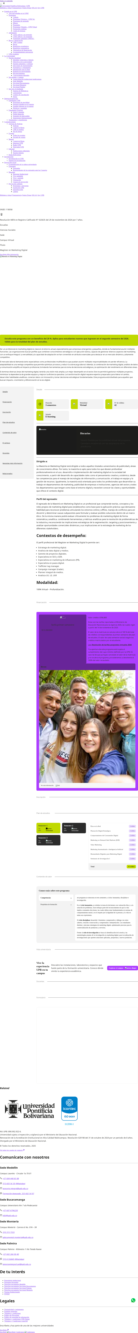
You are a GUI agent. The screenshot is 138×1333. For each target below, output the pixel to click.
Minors (15, 23)
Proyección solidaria (15, 184)
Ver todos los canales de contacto (11, 1150)
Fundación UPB (18, 188)
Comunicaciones (10, 122)
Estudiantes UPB (14, 100)
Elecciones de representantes (22, 66)
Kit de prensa (17, 131)
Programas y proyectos (20, 186)
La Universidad (9, 56)
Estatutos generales (10, 1311)
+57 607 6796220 (10, 1210)
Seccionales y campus (16, 77)
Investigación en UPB (16, 159)
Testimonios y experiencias (18, 120)
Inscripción (7, 412)
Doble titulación (18, 114)
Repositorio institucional (12, 1280)
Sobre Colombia (18, 112)
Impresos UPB (18, 143)
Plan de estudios (9, 422)
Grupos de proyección (20, 182)
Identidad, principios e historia (23, 60)
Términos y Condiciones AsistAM (16, 1321)
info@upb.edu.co (10, 1215)
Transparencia (17, 8)
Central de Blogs (18, 128)
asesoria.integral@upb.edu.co (15, 1188)
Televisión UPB (18, 147)
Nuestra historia (18, 153)
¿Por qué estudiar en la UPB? (19, 13)
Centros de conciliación (21, 95)
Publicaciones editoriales (21, 151)
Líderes (15, 191)
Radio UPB (17, 145)
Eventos (11, 133)
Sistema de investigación (17, 160)
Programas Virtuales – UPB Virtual (25, 27)
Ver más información (47, 785)
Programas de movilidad (21, 102)
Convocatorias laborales (21, 75)
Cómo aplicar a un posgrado (22, 37)
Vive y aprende (18, 178)
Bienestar (12, 172)
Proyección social (10, 162)
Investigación (8, 157)
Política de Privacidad (11, 1315)
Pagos (15, 97)
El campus (6, 443)
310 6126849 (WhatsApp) (13, 1259)
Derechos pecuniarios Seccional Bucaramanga (20, 1286)
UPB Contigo (17, 42)
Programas (12, 15)
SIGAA (34, 8)
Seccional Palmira (19, 87)
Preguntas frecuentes (11, 1282)
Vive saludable (18, 176)
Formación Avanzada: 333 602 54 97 (18, 1193)
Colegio (15, 17)
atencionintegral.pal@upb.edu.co (17, 1264)
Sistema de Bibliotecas (20, 91)
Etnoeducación (18, 190)
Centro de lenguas (19, 31)
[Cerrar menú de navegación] (4, 4)
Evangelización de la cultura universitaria (23, 164)
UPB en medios (18, 130)
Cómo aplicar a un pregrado (22, 35)
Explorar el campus (116, 968)
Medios (11, 139)
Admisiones (13, 33)
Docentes (6, 453)
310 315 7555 (9, 1232)
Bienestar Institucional (20, 174)
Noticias (16, 126)
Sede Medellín (18, 81)
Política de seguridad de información (16, 1317)
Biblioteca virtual (6, 8)
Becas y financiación (16, 40)
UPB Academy (14, 54)
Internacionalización (11, 99)
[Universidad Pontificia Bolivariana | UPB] (15, 6)
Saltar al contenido (6, 1)
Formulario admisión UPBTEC (23, 38)
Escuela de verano (19, 137)
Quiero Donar (26, 8)
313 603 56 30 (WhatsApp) (14, 1183)
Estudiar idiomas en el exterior (23, 106)
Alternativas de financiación (22, 50)
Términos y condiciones (12, 1313)
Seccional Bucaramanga (21, 83)
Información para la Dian (21, 69)
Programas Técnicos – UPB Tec (24, 19)
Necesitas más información (12, 463)
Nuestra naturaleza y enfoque (23, 64)
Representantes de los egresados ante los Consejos (30, 170)
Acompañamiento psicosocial (23, 52)
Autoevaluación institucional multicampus (27, 79)
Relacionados (7, 474)
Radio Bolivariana (15, 155)
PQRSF (7, 1294)
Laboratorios (17, 93)
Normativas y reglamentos (22, 68)
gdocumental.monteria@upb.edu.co (18, 1237)
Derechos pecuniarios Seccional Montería (18, 1290)
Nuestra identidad (15, 58)
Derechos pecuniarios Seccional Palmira (18, 1288)
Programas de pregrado (21, 21)
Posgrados (16, 25)
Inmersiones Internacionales (22, 118)
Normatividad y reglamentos (14, 1309)
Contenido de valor (10, 433)
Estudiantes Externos (16, 110)
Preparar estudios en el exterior (23, 104)
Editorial (11, 149)
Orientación (17, 180)
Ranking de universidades (22, 71)
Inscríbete (3, 254)
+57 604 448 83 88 (11, 1178)
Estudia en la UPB (10, 11)
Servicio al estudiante (16, 89)
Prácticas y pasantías (20, 108)
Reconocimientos (19, 73)
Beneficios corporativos (21, 48)
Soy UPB (41, 8)
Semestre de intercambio (21, 116)
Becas (15, 44)
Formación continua (20, 29)
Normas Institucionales (12, 1292)
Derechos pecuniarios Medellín (14, 1284)
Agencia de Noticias (15, 124)
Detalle (5, 392)
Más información (13, 254)
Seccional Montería (19, 85)
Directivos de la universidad (22, 62)
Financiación (7, 402)
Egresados (12, 166)
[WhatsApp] (133, 1300)
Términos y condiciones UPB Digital (17, 1319)
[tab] (56, 897)
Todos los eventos (19, 135)
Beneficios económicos (21, 46)
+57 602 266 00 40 (11, 1254)
